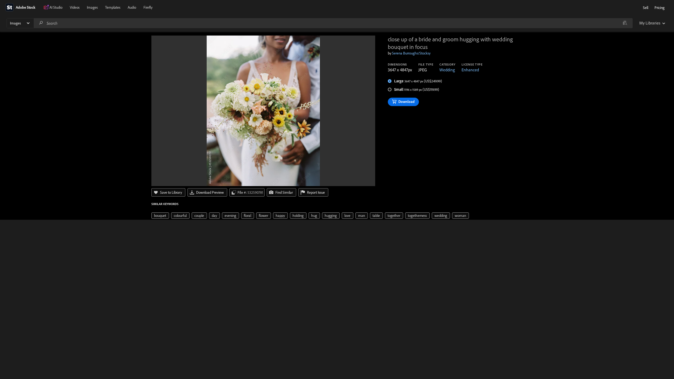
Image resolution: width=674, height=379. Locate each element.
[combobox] (333, 23)
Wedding (447, 69)
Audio (132, 7)
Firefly (147, 7)
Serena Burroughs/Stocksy (411, 53)
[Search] (41, 23)
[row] (160, 215)
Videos (75, 7)
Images (92, 7)
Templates (112, 7)
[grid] (310, 215)
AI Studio (55, 7)
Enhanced (470, 69)
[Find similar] (625, 23)
